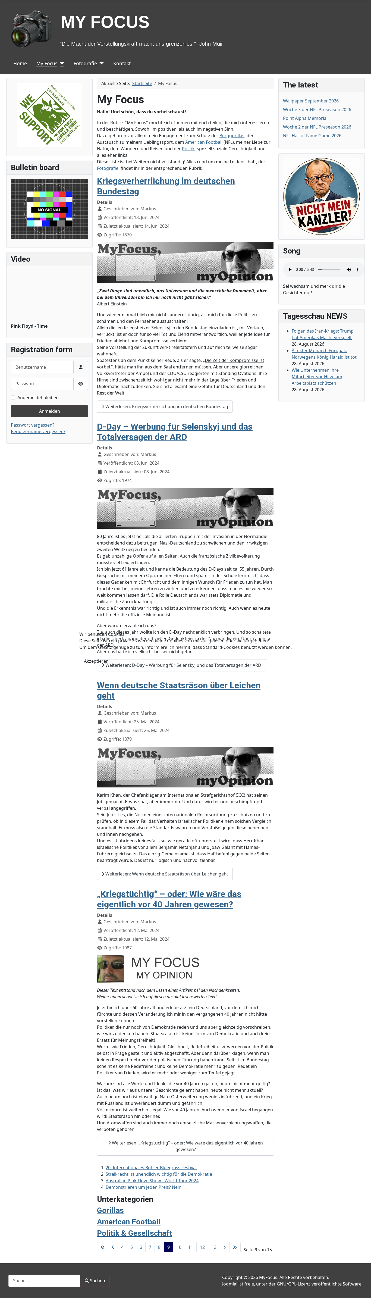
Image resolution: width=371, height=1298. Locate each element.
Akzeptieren (96, 661)
